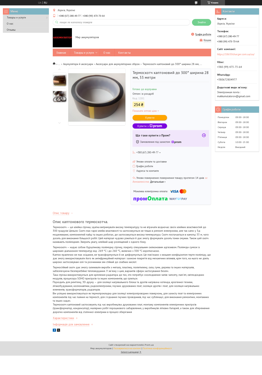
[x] (58, 330)
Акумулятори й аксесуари (78, 64)
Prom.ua (149, 344)
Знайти (202, 22)
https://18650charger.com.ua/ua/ (236, 54)
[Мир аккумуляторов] (62, 37)
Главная (61, 52)
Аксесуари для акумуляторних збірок (118, 64)
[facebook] (54, 330)
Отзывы (11, 29)
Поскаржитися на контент (127, 348)
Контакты (124, 52)
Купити (149, 117)
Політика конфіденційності (157, 348)
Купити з (143, 126)
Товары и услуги (16, 17)
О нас (10, 23)
